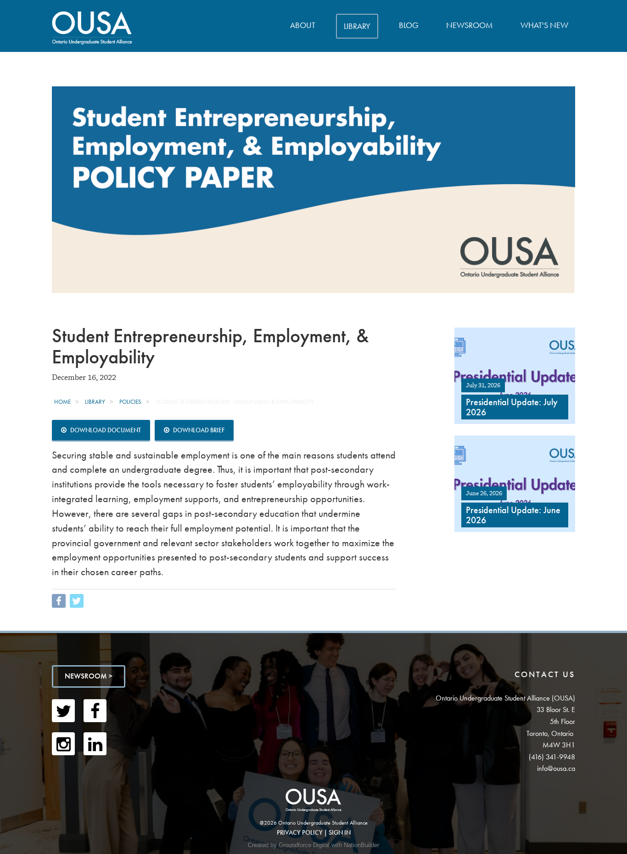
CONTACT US (545, 674)
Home (62, 402)
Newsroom (469, 25)
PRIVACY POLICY (300, 832)
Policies (130, 402)
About (302, 25)
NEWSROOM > (88, 676)
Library (357, 26)
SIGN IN (340, 832)
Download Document (105, 430)
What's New (544, 25)
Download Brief (198, 430)
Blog (409, 25)
